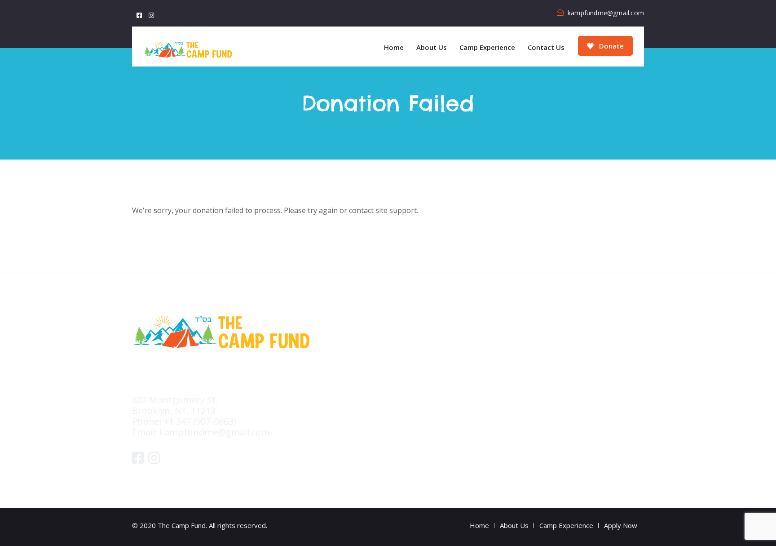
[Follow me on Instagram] (152, 12)
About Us (431, 47)
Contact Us (546, 47)
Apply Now (620, 525)
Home (394, 47)
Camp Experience (487, 47)
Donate (610, 45)
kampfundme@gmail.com (606, 13)
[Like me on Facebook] (140, 12)
